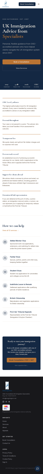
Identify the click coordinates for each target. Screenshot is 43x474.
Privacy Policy (7, 453)
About (5, 427)
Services (6, 424)
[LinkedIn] (3, 402)
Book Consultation (27, 4)
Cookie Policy (7, 459)
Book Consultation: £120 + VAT (21, 360)
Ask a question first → (21, 365)
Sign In (5, 462)
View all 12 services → (11, 230)
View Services (21, 68)
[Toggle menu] (38, 4)
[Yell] (9, 402)
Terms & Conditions (9, 456)
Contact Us (6, 443)
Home (5, 421)
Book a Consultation (21, 62)
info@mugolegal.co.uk (9, 398)
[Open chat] (37, 469)
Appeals (5, 430)
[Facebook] (6, 402)
